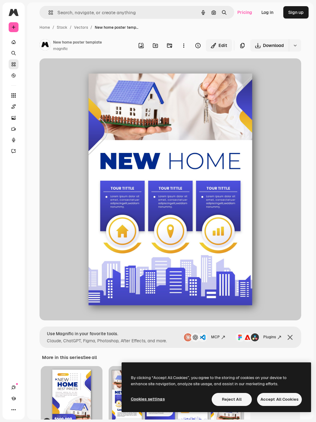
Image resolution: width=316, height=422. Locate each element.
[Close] (290, 337)
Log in (267, 12)
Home (45, 27)
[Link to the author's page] (45, 45)
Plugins (269, 337)
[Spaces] (14, 107)
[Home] (14, 42)
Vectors (81, 27)
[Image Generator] (14, 118)
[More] (14, 410)
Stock (62, 27)
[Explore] (14, 75)
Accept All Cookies (279, 399)
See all (90, 357)
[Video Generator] (14, 129)
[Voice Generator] (14, 140)
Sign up (296, 12)
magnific (60, 48)
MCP (215, 337)
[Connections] (14, 387)
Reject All (232, 399)
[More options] (183, 45)
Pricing (244, 12)
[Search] (14, 53)
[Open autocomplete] (48, 12)
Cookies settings (148, 399)
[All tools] (14, 95)
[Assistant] (14, 151)
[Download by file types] (295, 45)
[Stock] (14, 64)
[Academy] (14, 398)
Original (79, 70)
